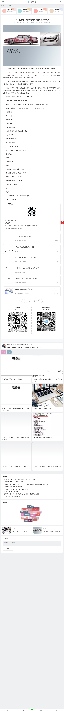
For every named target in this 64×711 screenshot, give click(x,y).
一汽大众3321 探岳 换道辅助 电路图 (13, 486)
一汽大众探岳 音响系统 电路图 (24, 236)
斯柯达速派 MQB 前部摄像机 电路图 (25, 257)
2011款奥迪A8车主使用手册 (11, 491)
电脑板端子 (24, 510)
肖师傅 (12, 344)
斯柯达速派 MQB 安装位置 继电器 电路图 (27, 268)
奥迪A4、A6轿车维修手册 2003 (24, 289)
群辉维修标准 (28, 520)
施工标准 (24, 517)
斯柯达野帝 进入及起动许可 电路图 (12, 379)
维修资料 (26, 293)
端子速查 (27, 509)
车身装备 (36, 510)
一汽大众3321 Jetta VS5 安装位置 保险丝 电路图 (47, 467)
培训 (30, 515)
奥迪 (20, 240)
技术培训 (8, 5)
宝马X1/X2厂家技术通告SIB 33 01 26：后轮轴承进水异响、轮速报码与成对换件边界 (26, 484)
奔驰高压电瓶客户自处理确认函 (12, 496)
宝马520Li (24, 515)
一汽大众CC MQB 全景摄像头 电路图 (13, 482)
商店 (23, 710)
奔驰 (30, 506)
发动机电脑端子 (26, 512)
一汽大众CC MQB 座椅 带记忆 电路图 (26, 278)
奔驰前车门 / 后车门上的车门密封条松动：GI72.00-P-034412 (20, 479)
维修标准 (35, 519)
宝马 (35, 516)
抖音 (56, 710)
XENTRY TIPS (35, 507)
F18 (39, 514)
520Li (37, 512)
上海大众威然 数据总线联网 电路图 (25, 247)
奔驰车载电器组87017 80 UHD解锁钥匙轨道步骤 (16, 489)
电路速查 (24, 240)
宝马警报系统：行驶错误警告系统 (43, 408)
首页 (4, 5)
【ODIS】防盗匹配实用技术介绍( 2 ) (44, 437)
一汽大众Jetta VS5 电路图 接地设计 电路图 (14, 467)
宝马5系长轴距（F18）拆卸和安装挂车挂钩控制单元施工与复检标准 (21, 494)
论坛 (41, 710)
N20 (29, 507)
